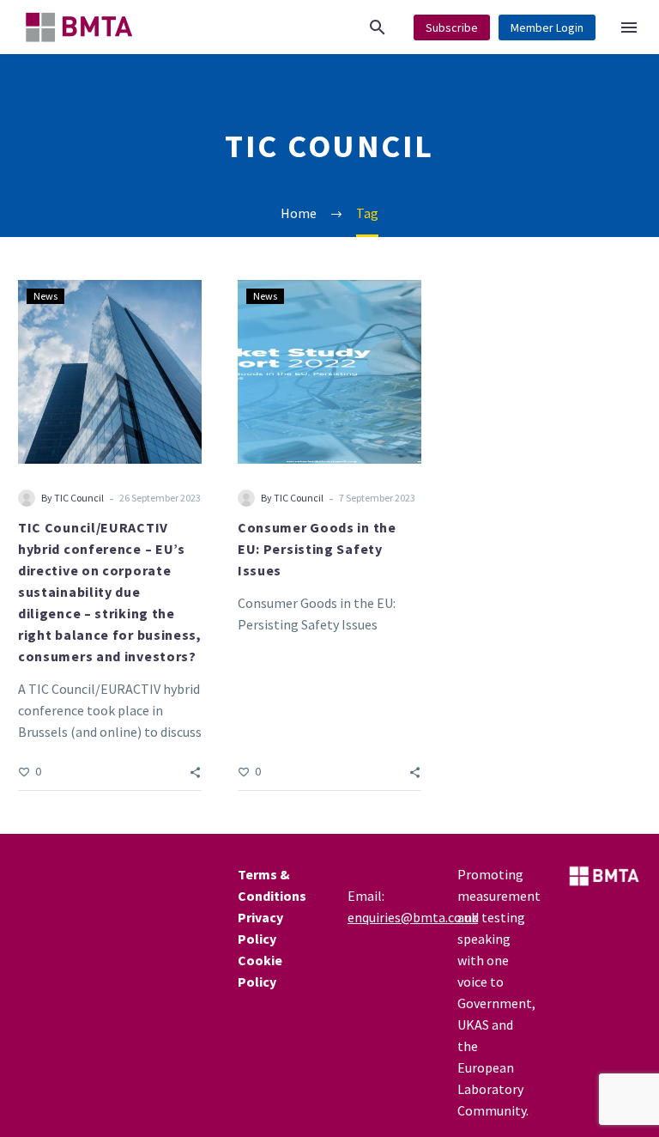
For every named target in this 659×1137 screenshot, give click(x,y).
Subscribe (452, 27)
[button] (377, 27)
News (45, 295)
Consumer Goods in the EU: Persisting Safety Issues (317, 549)
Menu (629, 27)
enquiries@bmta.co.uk (413, 917)
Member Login (547, 27)
